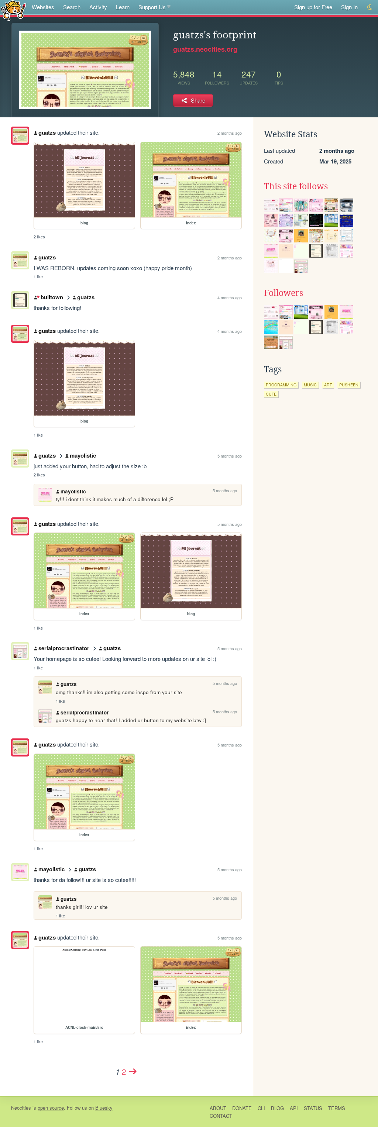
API (294, 1108)
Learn (123, 7)
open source (51, 1107)
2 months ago (229, 133)
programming (281, 384)
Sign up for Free (313, 7)
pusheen (348, 384)
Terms (336, 1108)
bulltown (52, 297)
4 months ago (229, 297)
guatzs (47, 132)
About (218, 1108)
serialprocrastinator (63, 648)
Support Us (152, 7)
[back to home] (13, 10)
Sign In (349, 7)
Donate (242, 1108)
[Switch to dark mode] (370, 7)
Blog (277, 1108)
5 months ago (229, 456)
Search (71, 7)
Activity (98, 7)
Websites (43, 7)
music (310, 384)
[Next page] (133, 1071)
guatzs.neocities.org (205, 49)
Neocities (21, 1107)
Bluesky (104, 1107)
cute (271, 394)
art (328, 384)
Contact (221, 1115)
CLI (261, 1108)
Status (313, 1108)
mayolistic (83, 455)
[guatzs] (20, 135)
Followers (283, 293)
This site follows (296, 186)
